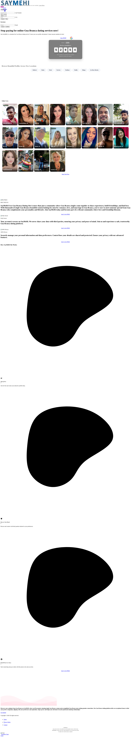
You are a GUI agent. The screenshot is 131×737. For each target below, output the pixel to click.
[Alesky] (41, 137)
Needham (67, 70)
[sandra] (89, 137)
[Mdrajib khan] (10, 114)
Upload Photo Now (66, 378)
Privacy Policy (7, 722)
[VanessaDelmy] (25, 114)
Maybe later (65, 382)
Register (5, 9)
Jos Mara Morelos (94, 70)
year (6, 15)
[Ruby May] (57, 114)
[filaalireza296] (121, 137)
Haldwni (35, 70)
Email (16, 25)
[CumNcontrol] (10, 161)
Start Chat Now (65, 174)
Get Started (3, 712)
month (5, 14)
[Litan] (73, 114)
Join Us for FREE (65, 214)
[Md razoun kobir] (121, 114)
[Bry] (10, 137)
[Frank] (105, 114)
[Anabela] (57, 161)
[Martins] (105, 137)
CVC (16, 17)
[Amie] (57, 137)
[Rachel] (25, 137)
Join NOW (63, 38)
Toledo (42, 70)
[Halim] (25, 161)
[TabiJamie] (73, 137)
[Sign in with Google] (71, 38)
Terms (5, 719)
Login (4, 7)
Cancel (2, 19)
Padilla (75, 70)
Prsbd (50, 70)
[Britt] (41, 114)
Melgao (84, 70)
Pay (7, 19)
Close (7, 734)
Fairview (58, 70)
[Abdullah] (41, 161)
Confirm (7, 26)
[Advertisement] (65, 85)
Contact (5, 725)
